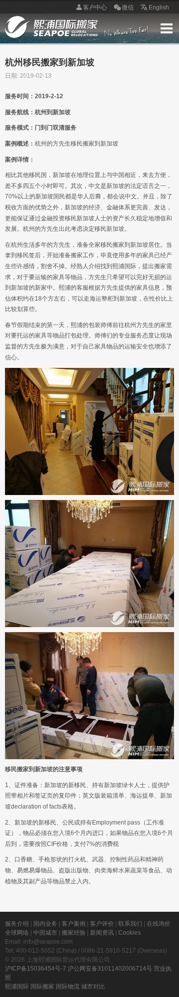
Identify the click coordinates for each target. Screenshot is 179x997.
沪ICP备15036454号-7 (35, 968)
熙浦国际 (17, 986)
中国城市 (45, 932)
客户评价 (102, 923)
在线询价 (159, 923)
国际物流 (68, 986)
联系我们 (130, 923)
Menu (166, 28)
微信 (128, 7)
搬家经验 (74, 932)
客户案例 (74, 923)
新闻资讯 (102, 932)
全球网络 (17, 932)
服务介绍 (17, 923)
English (159, 7)
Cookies (129, 932)
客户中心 (95, 7)
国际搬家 (42, 986)
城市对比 (93, 986)
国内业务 (45, 923)
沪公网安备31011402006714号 (110, 968)
